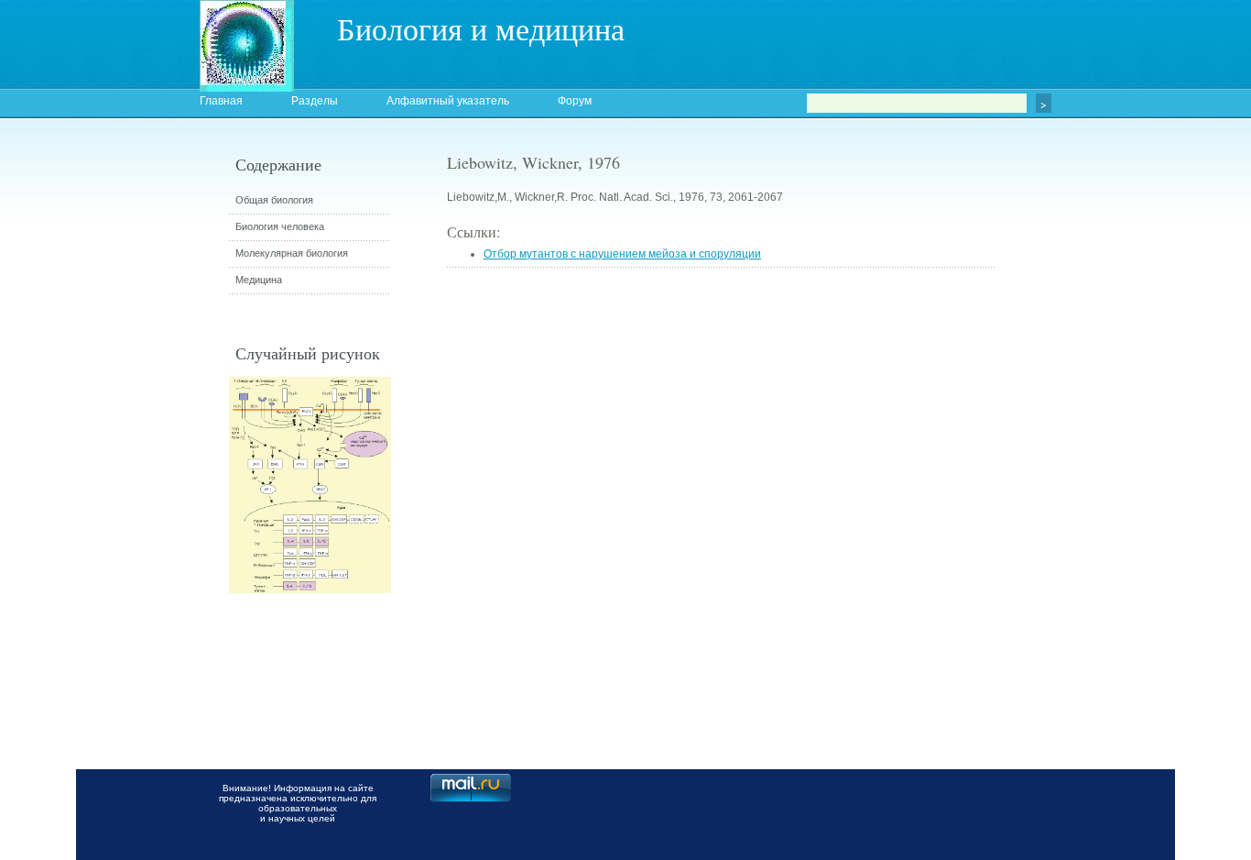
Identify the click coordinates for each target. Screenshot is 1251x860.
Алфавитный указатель (447, 100)
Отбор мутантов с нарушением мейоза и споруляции (622, 254)
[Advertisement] (1097, 481)
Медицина (258, 279)
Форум (575, 100)
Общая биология (274, 199)
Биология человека (279, 226)
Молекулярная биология (291, 253)
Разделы (314, 100)
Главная (221, 100)
